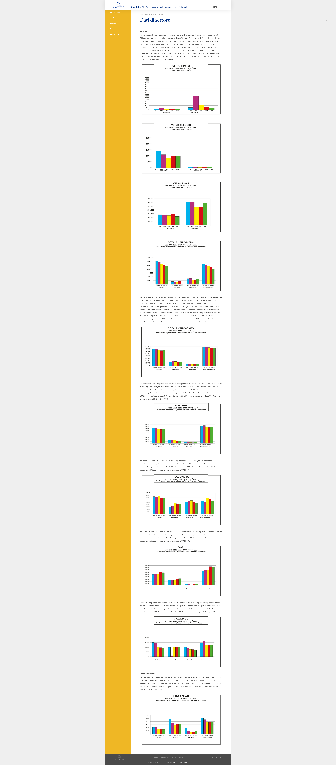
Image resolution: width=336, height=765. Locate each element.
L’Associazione (136, 7)
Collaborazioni (115, 34)
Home (141, 14)
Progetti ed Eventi (157, 7)
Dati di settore (114, 29)
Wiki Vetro (145, 7)
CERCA (215, 7)
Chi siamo (113, 18)
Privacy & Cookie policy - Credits (180, 762)
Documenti (176, 7)
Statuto (181, 757)
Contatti (184, 7)
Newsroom (167, 7)
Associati (113, 23)
